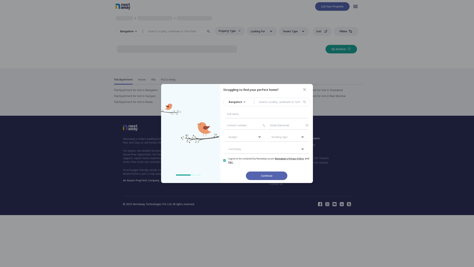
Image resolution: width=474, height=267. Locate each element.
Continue (266, 175)
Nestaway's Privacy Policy (289, 158)
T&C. (230, 162)
